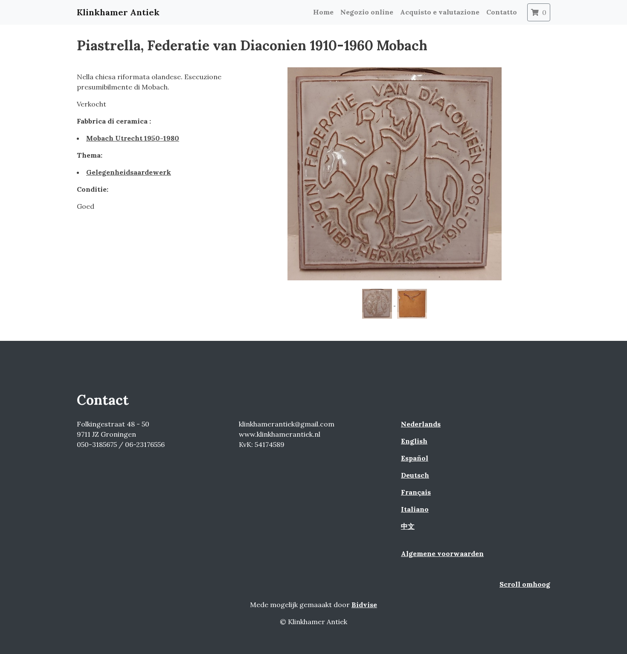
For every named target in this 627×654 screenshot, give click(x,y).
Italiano (415, 509)
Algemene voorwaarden (442, 553)
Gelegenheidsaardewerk (128, 172)
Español (414, 458)
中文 (408, 526)
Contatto (501, 12)
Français (416, 492)
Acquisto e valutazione (439, 12)
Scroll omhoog (524, 584)
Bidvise (364, 604)
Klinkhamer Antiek (118, 12)
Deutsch (415, 475)
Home (323, 12)
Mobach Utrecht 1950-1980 (132, 138)
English (414, 441)
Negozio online (366, 12)
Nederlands (421, 424)
